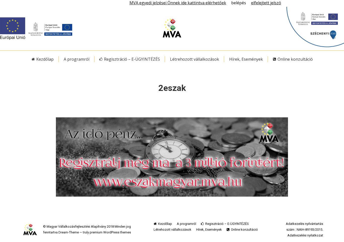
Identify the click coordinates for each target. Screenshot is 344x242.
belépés (238, 3)
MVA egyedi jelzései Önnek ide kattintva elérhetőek (177, 3)
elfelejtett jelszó (266, 3)
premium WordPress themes (110, 232)
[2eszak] (172, 157)
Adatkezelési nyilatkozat (305, 235)
